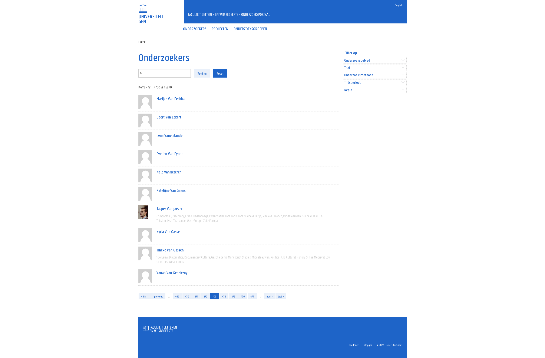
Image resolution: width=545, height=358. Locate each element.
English (398, 5)
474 (224, 296)
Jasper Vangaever (169, 208)
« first (144, 296)
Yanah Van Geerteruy (172, 272)
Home (142, 41)
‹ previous (158, 296)
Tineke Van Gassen (170, 250)
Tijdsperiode (352, 83)
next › (269, 296)
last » (281, 296)
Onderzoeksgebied (357, 60)
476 (243, 296)
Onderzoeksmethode (358, 75)
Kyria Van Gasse (168, 231)
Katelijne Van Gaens (171, 190)
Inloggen (367, 345)
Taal (347, 68)
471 (196, 296)
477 (252, 296)
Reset (220, 73)
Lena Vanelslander (170, 135)
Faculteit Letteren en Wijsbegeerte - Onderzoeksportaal (229, 14)
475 (233, 296)
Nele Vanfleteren (169, 172)
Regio (348, 90)
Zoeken (202, 73)
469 (177, 296)
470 (187, 296)
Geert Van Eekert (168, 117)
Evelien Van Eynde (169, 153)
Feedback (354, 345)
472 (205, 296)
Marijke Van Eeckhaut (172, 98)
